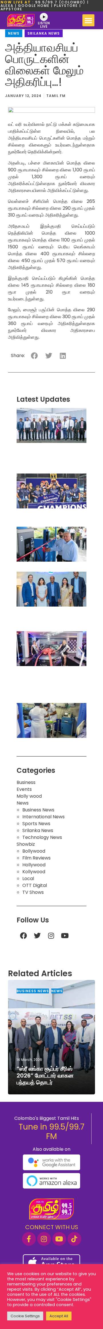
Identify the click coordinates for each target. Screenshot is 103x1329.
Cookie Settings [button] (25, 1316)
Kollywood (33, 871)
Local (28, 878)
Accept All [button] (58, 1316)
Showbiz (26, 844)
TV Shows (33, 892)
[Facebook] (23, 935)
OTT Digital (34, 885)
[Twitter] (37, 935)
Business (26, 782)
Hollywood (33, 864)
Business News (38, 810)
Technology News (42, 837)
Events (24, 789)
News (13, 33)
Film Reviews (36, 858)
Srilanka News (43, 33)
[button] (88, 20)
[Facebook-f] (29, 1239)
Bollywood (33, 851)
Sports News (36, 823)
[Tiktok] (74, 1239)
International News (43, 816)
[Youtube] (65, 935)
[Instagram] (51, 935)
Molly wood (29, 796)
